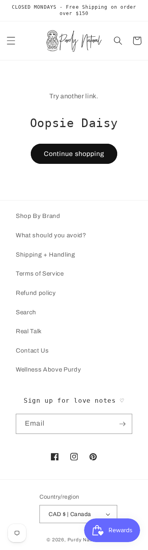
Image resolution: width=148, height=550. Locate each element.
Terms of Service (40, 273)
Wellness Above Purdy (48, 369)
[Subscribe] (122, 424)
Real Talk (29, 331)
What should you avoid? (51, 235)
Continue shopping (74, 153)
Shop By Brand (38, 215)
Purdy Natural (84, 539)
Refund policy (36, 292)
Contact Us (32, 350)
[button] (10, 40)
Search (26, 312)
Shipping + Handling (45, 254)
